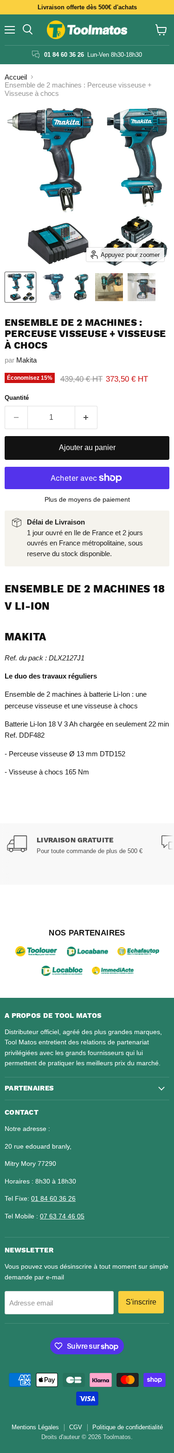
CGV (75, 1427)
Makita (26, 360)
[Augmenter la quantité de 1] (86, 417)
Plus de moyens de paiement (87, 499)
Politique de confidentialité (127, 1427)
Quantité (17, 397)
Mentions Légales (35, 1427)
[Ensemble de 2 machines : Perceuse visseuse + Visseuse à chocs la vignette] (20, 287)
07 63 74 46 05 (62, 1216)
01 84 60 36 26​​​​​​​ (53, 1198)
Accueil (16, 77)
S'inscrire (141, 1302)
